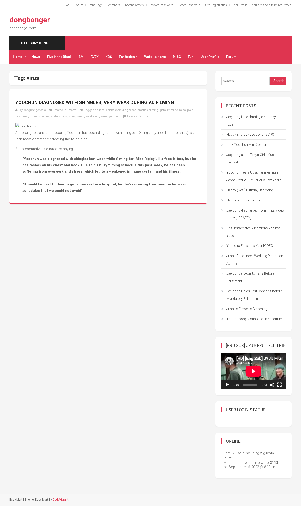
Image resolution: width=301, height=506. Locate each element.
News (36, 57)
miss (182, 110)
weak (80, 116)
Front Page (95, 5)
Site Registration (216, 5)
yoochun (114, 116)
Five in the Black (59, 57)
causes (100, 110)
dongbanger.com (34, 110)
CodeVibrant (60, 499)
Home (17, 57)
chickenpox (113, 110)
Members (113, 5)
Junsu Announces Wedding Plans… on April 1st (254, 259)
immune (172, 110)
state (54, 116)
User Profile (239, 5)
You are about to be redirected (272, 5)
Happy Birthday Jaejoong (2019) (250, 134)
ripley (33, 116)
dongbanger (29, 19)
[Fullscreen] (279, 384)
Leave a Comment (139, 116)
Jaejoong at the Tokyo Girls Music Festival (251, 158)
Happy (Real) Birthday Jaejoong (249, 190)
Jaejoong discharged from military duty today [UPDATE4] (255, 214)
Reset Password (189, 5)
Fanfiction (127, 57)
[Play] (227, 384)
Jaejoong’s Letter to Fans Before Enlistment (250, 277)
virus (72, 116)
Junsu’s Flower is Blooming (246, 309)
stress (63, 116)
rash (18, 116)
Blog (67, 5)
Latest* (71, 110)
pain (190, 110)
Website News (155, 57)
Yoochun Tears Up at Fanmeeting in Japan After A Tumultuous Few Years (253, 176)
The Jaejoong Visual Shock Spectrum (254, 319)
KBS (109, 57)
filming (153, 110)
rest (25, 116)
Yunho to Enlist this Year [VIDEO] (250, 246)
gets (163, 110)
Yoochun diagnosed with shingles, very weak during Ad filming (94, 102)
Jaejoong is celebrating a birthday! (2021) (251, 120)
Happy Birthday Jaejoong (245, 200)
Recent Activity (134, 5)
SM (81, 57)
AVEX (95, 57)
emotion (143, 110)
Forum (79, 5)
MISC (177, 57)
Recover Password (161, 5)
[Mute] (272, 384)
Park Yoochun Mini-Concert (246, 145)
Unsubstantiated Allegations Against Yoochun (253, 231)
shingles (43, 116)
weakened (92, 116)
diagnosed (129, 110)
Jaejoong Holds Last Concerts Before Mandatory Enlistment (254, 295)
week (104, 116)
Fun (191, 57)
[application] (253, 371)
